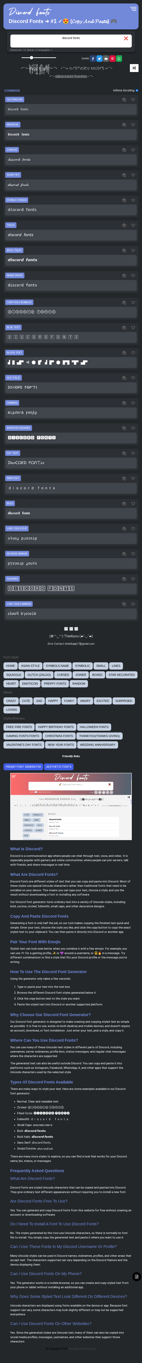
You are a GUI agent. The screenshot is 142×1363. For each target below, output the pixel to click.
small (101, 666)
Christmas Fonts (59, 736)
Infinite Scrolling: (124, 90)
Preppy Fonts (55, 683)
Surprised (123, 701)
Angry (85, 701)
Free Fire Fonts (19, 727)
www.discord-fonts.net (82, 1348)
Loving (11, 709)
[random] (134, 68)
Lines (116, 666)
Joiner (80, 674)
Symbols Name (57, 666)
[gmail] (106, 58)
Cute (26, 701)
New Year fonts (61, 744)
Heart (11, 683)
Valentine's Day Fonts (24, 744)
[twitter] (99, 58)
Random (78, 683)
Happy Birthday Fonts (56, 727)
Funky (69, 701)
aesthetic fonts (58, 766)
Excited (103, 701)
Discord (15, 856)
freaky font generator (23, 766)
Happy (53, 701)
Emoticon (30, 683)
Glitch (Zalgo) (39, 674)
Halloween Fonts (94, 727)
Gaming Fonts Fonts (22, 736)
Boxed (97, 674)
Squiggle (13, 674)
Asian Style (30, 666)
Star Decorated (122, 674)
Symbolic (82, 666)
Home (10, 666)
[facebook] (93, 58)
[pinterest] (112, 58)
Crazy (11, 701)
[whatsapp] (119, 58)
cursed (63, 674)
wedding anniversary (97, 744)
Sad (39, 701)
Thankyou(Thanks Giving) (99, 736)
